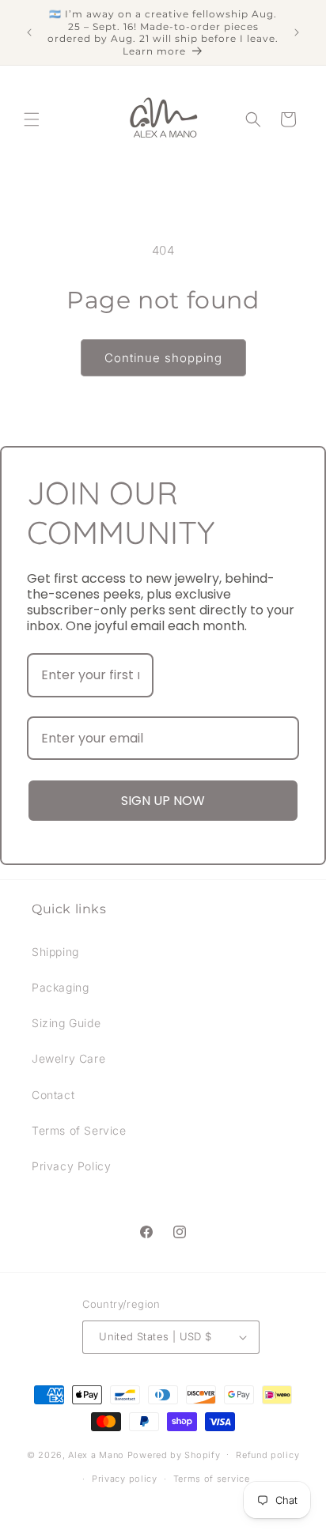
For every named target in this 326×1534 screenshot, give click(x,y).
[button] (31, 119)
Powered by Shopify (174, 1454)
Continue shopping (163, 357)
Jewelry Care (68, 1058)
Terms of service (211, 1478)
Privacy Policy (71, 1166)
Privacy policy (124, 1478)
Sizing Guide (66, 1023)
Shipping (55, 951)
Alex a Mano (97, 1454)
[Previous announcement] (29, 32)
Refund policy (267, 1454)
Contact (53, 1094)
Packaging (60, 987)
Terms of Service (79, 1130)
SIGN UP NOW (163, 801)
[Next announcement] (296, 32)
